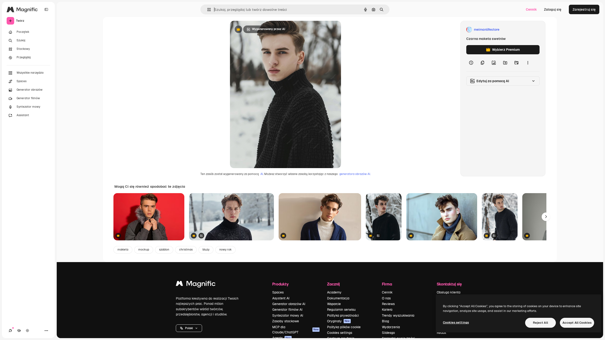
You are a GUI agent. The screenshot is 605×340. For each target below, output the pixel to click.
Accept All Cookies (577, 323)
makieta (122, 249)
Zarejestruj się (584, 9)
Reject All (540, 323)
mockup (143, 249)
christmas (186, 249)
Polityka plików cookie (344, 327)
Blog (385, 321)
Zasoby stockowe (285, 321)
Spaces (278, 292)
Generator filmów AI (287, 309)
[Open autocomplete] (207, 9)
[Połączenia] (10, 330)
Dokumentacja (338, 298)
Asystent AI (281, 298)
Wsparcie (334, 304)
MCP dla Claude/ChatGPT (295, 329)
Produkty (280, 283)
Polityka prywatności (343, 315)
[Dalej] (546, 216)
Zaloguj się (552, 9)
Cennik (531, 9)
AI (261, 174)
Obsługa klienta (448, 292)
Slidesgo (388, 333)
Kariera (387, 309)
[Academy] (19, 330)
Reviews (388, 304)
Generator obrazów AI (288, 304)
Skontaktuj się (449, 283)
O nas (386, 298)
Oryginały (338, 321)
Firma (387, 283)
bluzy (206, 249)
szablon (164, 249)
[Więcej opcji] (527, 63)
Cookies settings (339, 333)
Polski (189, 328)
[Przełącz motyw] (27, 330)
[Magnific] (196, 284)
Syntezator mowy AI (287, 315)
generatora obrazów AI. (355, 174)
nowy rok (225, 249)
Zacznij (333, 283)
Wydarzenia (391, 327)
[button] (189, 328)
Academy (334, 292)
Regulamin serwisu (341, 309)
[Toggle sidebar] (46, 9)
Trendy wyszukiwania (398, 315)
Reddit (441, 333)
